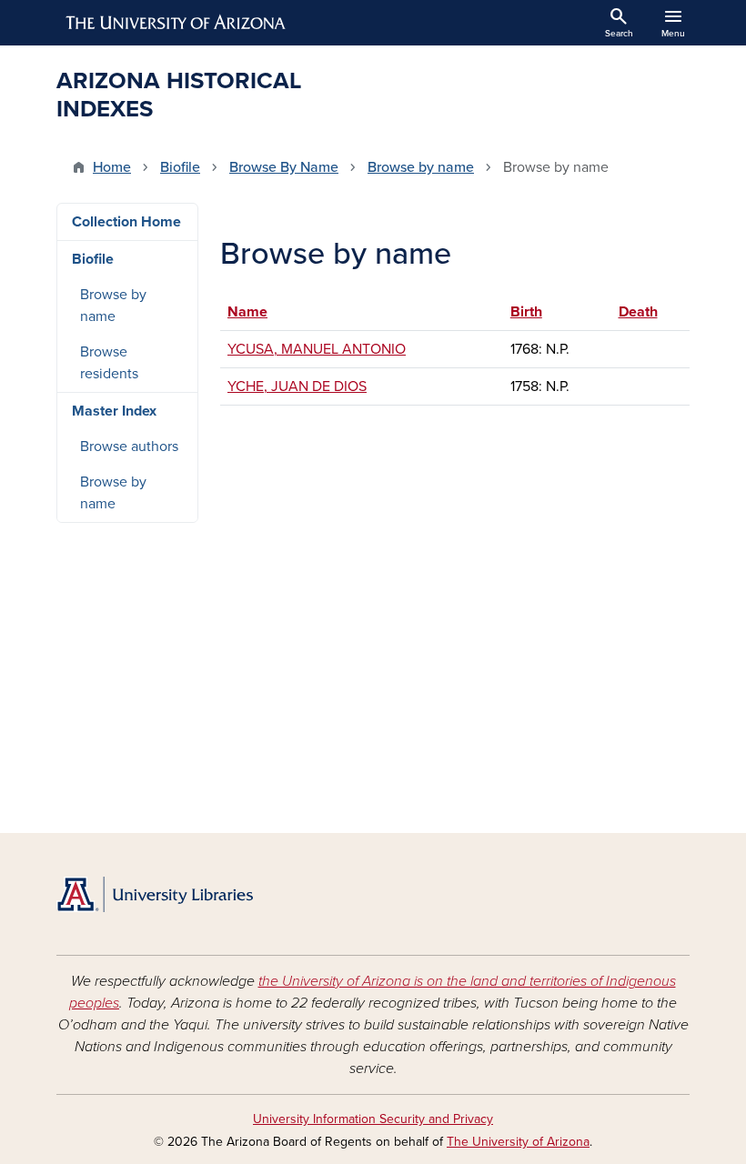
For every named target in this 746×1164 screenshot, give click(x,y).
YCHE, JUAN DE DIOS (297, 386)
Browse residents (109, 363)
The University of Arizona (518, 1141)
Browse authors (129, 446)
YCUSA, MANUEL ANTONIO (316, 349)
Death (638, 312)
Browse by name (421, 167)
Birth (535, 312)
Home (112, 167)
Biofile (180, 167)
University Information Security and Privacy (373, 1119)
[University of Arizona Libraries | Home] (154, 894)
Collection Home (126, 222)
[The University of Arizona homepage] (176, 22)
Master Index (114, 411)
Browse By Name (283, 167)
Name (247, 312)
